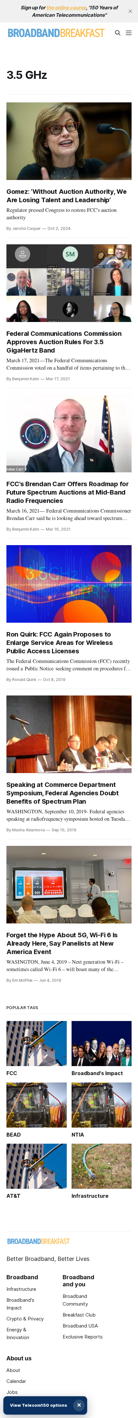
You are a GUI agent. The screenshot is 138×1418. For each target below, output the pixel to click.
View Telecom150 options (38, 1405)
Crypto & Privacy (25, 1319)
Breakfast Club (79, 1315)
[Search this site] (118, 33)
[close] (130, 11)
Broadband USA (80, 1326)
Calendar (16, 1381)
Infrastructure (21, 1289)
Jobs (12, 1392)
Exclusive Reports (83, 1337)
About (13, 1370)
